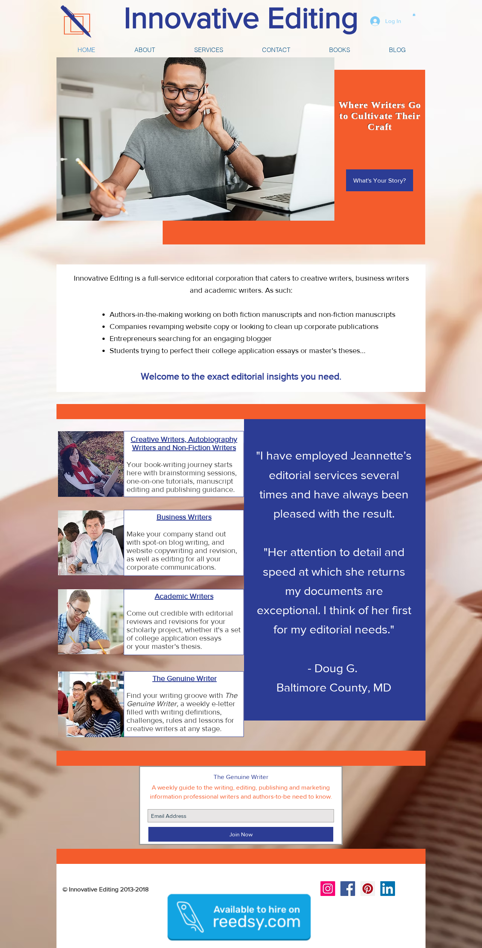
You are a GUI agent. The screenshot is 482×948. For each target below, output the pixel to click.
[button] (414, 14)
